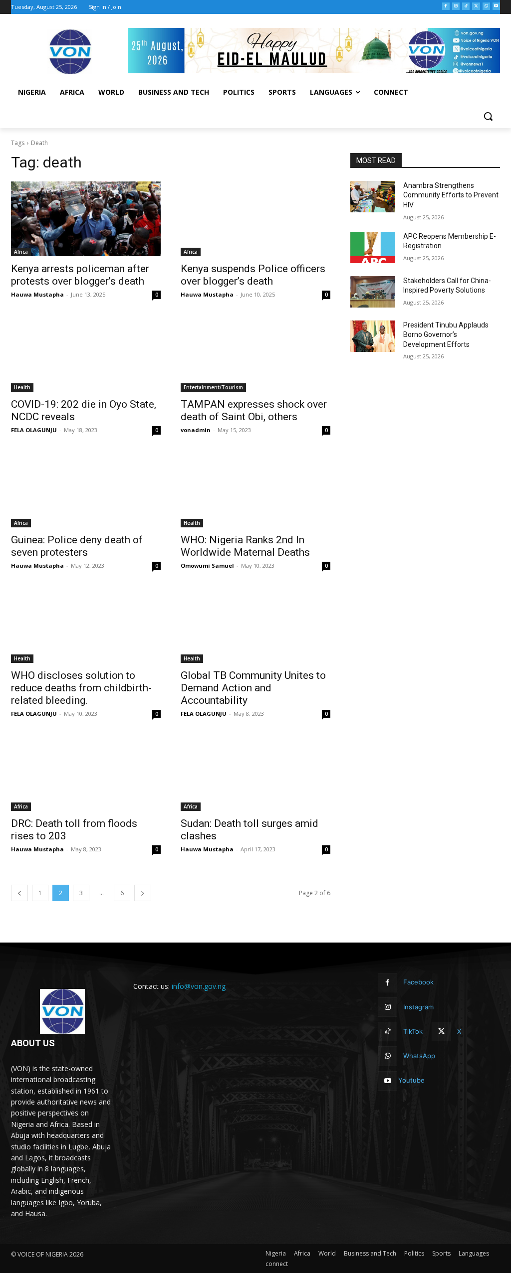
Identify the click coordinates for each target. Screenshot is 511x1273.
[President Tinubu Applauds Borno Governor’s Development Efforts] (372, 336)
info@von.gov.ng (199, 986)
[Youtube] (496, 6)
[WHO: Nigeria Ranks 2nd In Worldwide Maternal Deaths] (255, 490)
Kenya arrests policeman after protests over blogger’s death (80, 275)
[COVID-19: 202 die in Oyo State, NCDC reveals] (86, 354)
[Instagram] (456, 6)
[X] (476, 6)
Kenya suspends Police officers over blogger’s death (253, 275)
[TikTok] (466, 6)
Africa (21, 251)
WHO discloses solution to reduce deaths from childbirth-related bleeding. (81, 687)
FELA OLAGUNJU (34, 430)
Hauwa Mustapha (37, 294)
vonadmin (196, 430)
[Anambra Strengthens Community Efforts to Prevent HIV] (372, 196)
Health (22, 387)
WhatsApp (419, 1056)
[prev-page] (19, 893)
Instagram (418, 1007)
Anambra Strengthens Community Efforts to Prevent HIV (451, 195)
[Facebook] (446, 6)
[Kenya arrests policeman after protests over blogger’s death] (86, 218)
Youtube (411, 1080)
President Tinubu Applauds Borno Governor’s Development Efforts (446, 334)
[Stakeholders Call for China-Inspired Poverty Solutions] (372, 292)
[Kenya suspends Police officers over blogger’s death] (255, 218)
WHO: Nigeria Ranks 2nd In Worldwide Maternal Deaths (246, 546)
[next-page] (142, 893)
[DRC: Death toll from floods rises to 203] (86, 773)
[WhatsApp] (486, 6)
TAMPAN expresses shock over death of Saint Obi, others (254, 410)
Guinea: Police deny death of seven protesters (77, 546)
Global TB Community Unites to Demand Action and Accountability (253, 687)
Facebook (418, 982)
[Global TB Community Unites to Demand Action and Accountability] (255, 625)
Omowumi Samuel (207, 565)
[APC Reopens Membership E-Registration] (372, 247)
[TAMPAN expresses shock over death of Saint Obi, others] (255, 354)
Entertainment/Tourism (213, 387)
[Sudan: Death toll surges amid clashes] (255, 773)
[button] (488, 116)
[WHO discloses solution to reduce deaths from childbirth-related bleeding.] (86, 625)
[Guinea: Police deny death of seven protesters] (86, 490)
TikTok (413, 1031)
